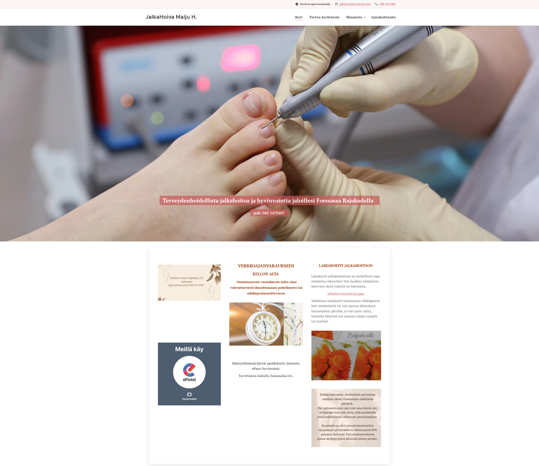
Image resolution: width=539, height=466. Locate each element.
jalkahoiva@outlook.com (355, 4)
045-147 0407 (388, 4)
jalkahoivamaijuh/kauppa (346, 294)
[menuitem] (300, 17)
